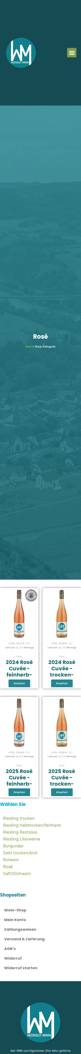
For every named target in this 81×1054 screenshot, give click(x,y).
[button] (71, 52)
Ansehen (19, 683)
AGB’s (10, 948)
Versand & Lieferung (24, 939)
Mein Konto (15, 919)
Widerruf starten (20, 967)
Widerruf (13, 958)
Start (29, 346)
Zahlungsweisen (20, 929)
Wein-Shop (15, 910)
